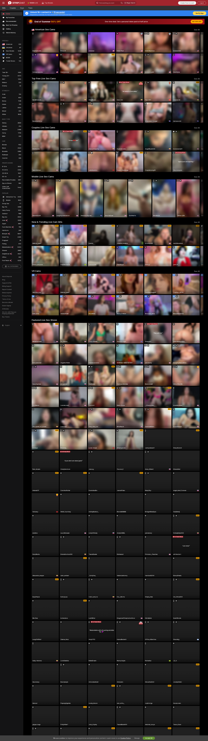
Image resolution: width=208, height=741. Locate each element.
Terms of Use (6, 299)
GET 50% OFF (196, 21)
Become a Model (7, 302)
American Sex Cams (45, 29)
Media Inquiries (7, 292)
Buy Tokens (6, 317)
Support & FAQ (6, 283)
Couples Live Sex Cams (43, 127)
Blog (3, 280)
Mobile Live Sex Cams (43, 176)
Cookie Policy (125, 738)
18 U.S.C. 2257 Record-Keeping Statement (9, 312)
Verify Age (200, 13)
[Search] (121, 2)
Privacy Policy (6, 296)
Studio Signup (6, 305)
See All (197, 30)
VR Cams (36, 271)
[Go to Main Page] (16, 3)
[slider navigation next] (197, 53)
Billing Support (6, 286)
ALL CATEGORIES (13, 266)
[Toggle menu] (3, 3)
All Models (5, 309)
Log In (202, 3)
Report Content (7, 289)
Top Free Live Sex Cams (44, 78)
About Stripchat (7, 276)
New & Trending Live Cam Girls (47, 222)
